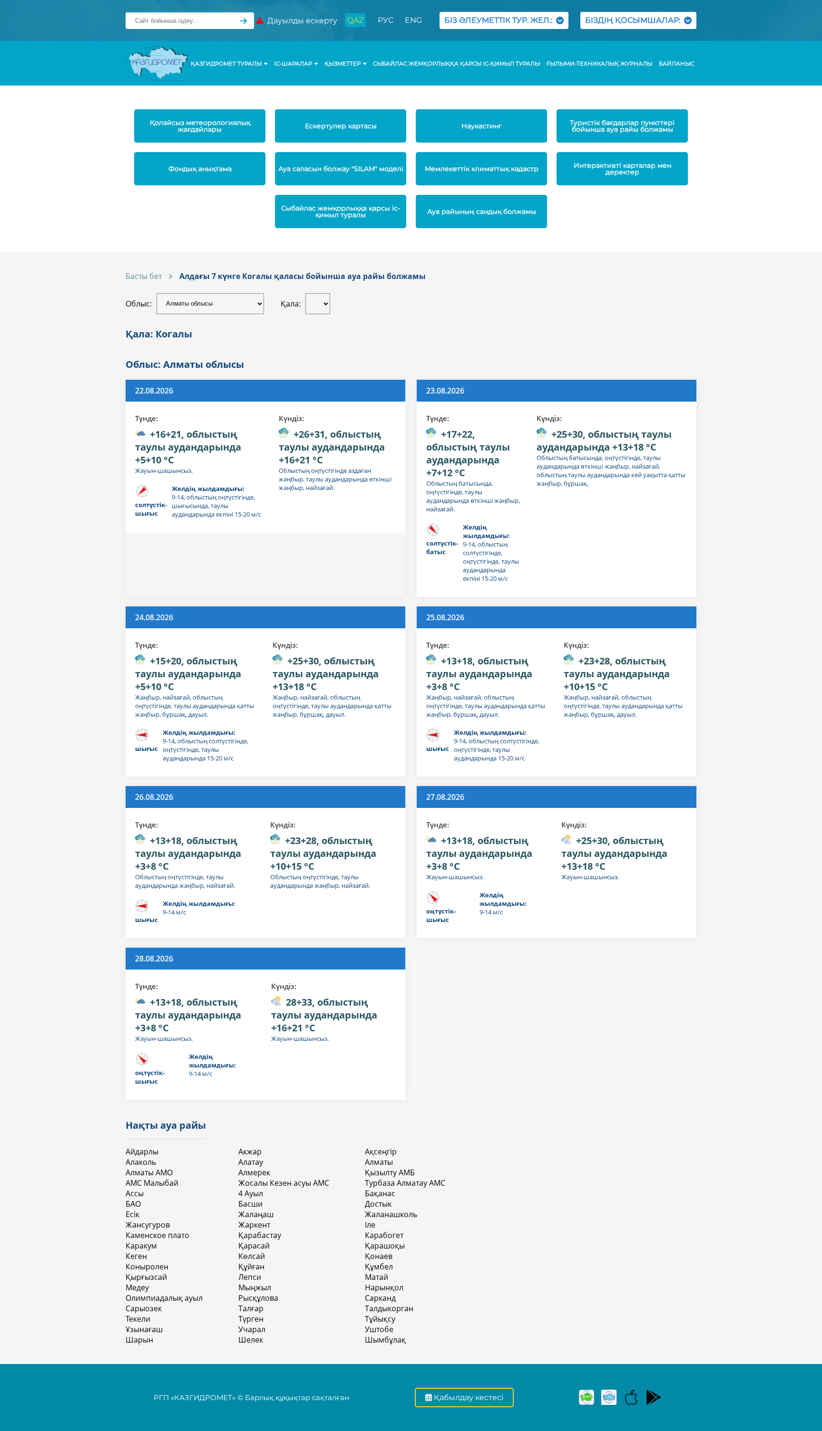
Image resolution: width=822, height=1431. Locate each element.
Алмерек (254, 1172)
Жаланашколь (391, 1214)
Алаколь (141, 1162)
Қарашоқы (385, 1245)
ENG (413, 20)
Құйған (251, 1266)
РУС (385, 20)
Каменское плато (157, 1235)
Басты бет (144, 276)
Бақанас (380, 1193)
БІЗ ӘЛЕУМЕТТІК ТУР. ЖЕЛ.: (500, 20)
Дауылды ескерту (300, 20)
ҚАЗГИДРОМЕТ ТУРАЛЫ (226, 63)
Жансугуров (148, 1225)
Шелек (250, 1340)
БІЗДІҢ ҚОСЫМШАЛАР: (634, 20)
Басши (250, 1204)
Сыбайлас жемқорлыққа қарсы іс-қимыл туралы (456, 63)
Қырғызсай (146, 1277)
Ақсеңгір (381, 1151)
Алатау (250, 1162)
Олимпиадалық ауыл (164, 1298)
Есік (132, 1214)
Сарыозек (144, 1308)
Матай (376, 1277)
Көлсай (251, 1256)
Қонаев (378, 1256)
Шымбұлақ (385, 1340)
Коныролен (147, 1266)
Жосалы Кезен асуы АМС (283, 1183)
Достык (378, 1204)
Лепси (249, 1277)
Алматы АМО (149, 1172)
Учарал (251, 1329)
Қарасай (254, 1245)
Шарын (139, 1340)
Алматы (379, 1162)
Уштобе (379, 1329)
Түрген (251, 1319)
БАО (133, 1204)
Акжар (250, 1151)
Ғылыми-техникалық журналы (599, 63)
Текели (138, 1319)
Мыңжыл (254, 1287)
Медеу (137, 1287)
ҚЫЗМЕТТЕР (342, 63)
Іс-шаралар (293, 63)
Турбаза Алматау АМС (405, 1183)
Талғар (251, 1308)
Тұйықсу (380, 1319)
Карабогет (384, 1235)
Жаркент (254, 1225)
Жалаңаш (256, 1214)
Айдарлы (142, 1151)
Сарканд (380, 1298)
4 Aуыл (250, 1193)
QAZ (355, 20)
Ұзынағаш (144, 1329)
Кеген (136, 1256)
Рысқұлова (258, 1298)
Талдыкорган (389, 1308)
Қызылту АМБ (390, 1172)
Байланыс (676, 63)
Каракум (141, 1245)
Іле (370, 1225)
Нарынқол (384, 1287)
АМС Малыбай (152, 1183)
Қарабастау (259, 1235)
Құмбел (379, 1266)
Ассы (135, 1193)
